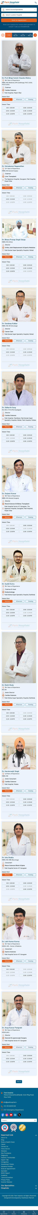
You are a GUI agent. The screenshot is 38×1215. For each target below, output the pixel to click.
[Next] (35, 35)
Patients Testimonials (8, 1158)
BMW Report (5, 1173)
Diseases (4, 1151)
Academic (4, 1175)
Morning (7, 99)
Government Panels (7, 1164)
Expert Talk (4, 1160)
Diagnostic (4, 1155)
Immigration (5, 1162)
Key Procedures (6, 1153)
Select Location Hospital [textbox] (14, 15)
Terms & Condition (7, 1178)
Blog (2, 1140)
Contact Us (4, 1146)
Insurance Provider (7, 1166)
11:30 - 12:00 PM (10, 114)
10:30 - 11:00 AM (10, 111)
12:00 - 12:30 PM (27, 114)
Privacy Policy (5, 1180)
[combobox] (21, 9)
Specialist (4, 1171)
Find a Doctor (5, 1149)
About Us (4, 1138)
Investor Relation (6, 1182)
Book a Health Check (7, 1142)
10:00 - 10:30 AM (27, 108)
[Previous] (3, 35)
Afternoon (19, 99)
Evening (30, 99)
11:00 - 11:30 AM (27, 111)
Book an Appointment (8, 1169)
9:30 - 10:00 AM (10, 108)
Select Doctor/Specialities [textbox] (14, 10)
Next (18, 1081)
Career (3, 1144)
